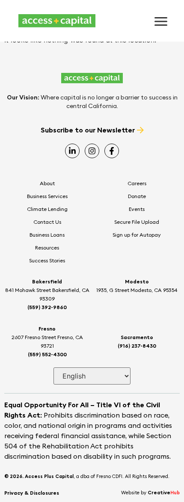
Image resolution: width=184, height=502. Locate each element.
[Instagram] (92, 151)
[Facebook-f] (111, 151)
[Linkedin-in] (72, 151)
